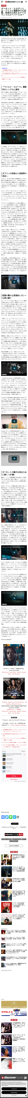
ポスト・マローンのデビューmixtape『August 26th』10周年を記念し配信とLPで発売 (16, 931)
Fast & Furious (17, 839)
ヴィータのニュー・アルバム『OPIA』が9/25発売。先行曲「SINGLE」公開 (16, 938)
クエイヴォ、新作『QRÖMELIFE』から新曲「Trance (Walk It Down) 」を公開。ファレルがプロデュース (16, 951)
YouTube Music (16, 674)
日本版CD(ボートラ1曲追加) (14, 709)
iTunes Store (5, 672)
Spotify (19, 672)
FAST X (24, 839)
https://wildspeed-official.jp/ (18, 725)
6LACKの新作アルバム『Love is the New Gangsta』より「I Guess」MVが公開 (16, 957)
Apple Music (13, 672)
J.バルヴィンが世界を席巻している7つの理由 (14, 742)
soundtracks (14, 841)
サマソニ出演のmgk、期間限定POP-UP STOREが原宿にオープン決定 (16, 964)
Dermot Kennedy (7, 839)
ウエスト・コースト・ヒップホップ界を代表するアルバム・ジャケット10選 (16, 944)
